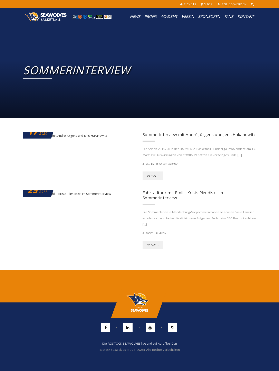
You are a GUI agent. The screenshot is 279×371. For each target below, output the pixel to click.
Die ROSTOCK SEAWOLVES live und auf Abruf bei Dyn (139, 343)
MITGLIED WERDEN (232, 4)
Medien (150, 163)
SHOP (208, 4)
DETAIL (152, 175)
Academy (169, 16)
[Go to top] (139, 302)
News (135, 16)
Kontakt (245, 16)
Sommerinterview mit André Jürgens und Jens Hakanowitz (199, 134)
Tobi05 (149, 233)
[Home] (45, 16)
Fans (228, 16)
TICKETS (189, 4)
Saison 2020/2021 (169, 163)
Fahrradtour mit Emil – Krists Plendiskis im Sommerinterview (183, 195)
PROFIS (150, 16)
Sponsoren (209, 16)
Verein (188, 16)
